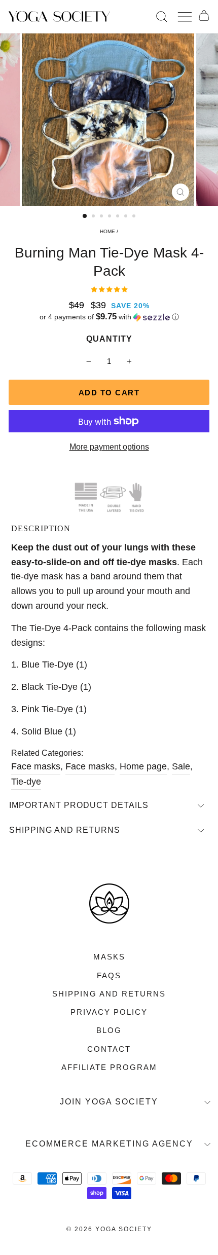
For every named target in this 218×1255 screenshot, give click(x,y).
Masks (109, 956)
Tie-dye (26, 782)
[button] (109, 289)
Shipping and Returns (64, 830)
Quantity (109, 339)
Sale (181, 766)
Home (107, 231)
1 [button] (85, 216)
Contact (109, 1049)
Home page (143, 766)
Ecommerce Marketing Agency (109, 1143)
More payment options (109, 446)
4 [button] (110, 216)
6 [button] (126, 216)
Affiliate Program (109, 1067)
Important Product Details (79, 805)
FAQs (109, 975)
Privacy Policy (109, 1012)
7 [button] (134, 216)
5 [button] (118, 216)
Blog (109, 1030)
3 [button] (102, 216)
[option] (109, 119)
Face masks (35, 766)
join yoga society (109, 1101)
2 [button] (94, 216)
